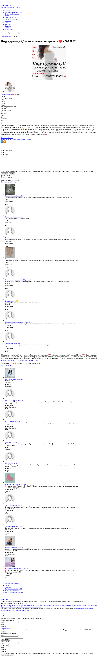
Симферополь (10, 360)
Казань (3, 360)
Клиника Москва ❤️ (7, 94)
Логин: (3, 624)
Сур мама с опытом (11, 463)
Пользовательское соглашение (31, 607)
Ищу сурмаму (9, 238)
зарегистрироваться (7, 655)
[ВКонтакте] (2, 141)
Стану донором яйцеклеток (13, 217)
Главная (7, 10)
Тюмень (23, 360)
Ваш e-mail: (4, 645)
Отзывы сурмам (15, 607)
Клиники (8, 21)
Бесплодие (8, 587)
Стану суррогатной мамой (13, 505)
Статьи (7, 585)
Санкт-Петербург (10, 17)
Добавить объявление (12, 14)
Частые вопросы (21, 605)
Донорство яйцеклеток (89, 605)
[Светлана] (10, 236)
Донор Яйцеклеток (11, 442)
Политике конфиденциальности (20, 610)
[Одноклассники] (4, 141)
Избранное (8, 24)
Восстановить (6, 639)
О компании (11, 605)
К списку (27, 139)
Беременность (5, 607)
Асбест (18, 360)
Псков (36, 360)
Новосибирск (31, 605)
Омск (65, 605)
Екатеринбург (40, 605)
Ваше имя (4, 152)
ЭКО (80, 605)
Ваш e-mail (4, 150)
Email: (3, 637)
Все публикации (6, 365)
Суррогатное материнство (13, 12)
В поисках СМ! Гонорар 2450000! (16, 484)
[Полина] (10, 299)
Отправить (5, 173)
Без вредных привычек (12, 343)
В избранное (5, 139)
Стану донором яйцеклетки (14, 379)
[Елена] (10, 194)
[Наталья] (10, 278)
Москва (7, 16)
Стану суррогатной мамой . (14, 196)
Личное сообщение (7, 138)
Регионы (75, 605)
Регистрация (16, 7)
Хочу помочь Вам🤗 (11, 301)
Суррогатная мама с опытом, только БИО (18, 322)
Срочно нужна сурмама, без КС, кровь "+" (18, 280)
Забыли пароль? (6, 628)
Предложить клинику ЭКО (13, 589)
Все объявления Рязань (8, 182)
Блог (6, 22)
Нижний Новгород (51, 605)
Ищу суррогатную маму (12, 590)
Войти (7, 28)
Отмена (12, 173)
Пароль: (3, 626)
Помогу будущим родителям (14, 547)
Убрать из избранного (16, 139)
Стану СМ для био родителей (14, 400)
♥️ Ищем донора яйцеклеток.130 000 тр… (18, 568)
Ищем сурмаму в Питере (13, 421)
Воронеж (30, 360)
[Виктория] (10, 320)
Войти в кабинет (6, 7)
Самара (60, 605)
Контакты (8, 26)
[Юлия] (10, 215)
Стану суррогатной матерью (14, 592)
